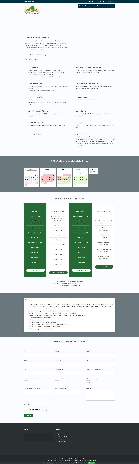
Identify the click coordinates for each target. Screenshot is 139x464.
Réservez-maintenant (35, 270)
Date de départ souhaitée (61, 388)
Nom (25, 351)
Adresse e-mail (59, 369)
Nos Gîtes (87, 6)
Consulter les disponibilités (35, 54)
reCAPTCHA (27, 404)
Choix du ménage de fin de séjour (95, 369)
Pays (25, 369)
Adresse (26, 360)
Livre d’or (105, 6)
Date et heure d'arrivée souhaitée (32, 388)
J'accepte (91, 463)
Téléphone (89, 351)
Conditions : (28, 300)
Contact (112, 6)
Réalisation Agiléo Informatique (88, 460)
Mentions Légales (80, 458)
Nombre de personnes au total (32, 379)
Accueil (81, 6)
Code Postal (58, 360)
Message (88, 388)
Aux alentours (96, 6)
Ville (87, 360)
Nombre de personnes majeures (63, 379)
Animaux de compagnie (92, 379)
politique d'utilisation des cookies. (79, 463)
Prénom (57, 351)
